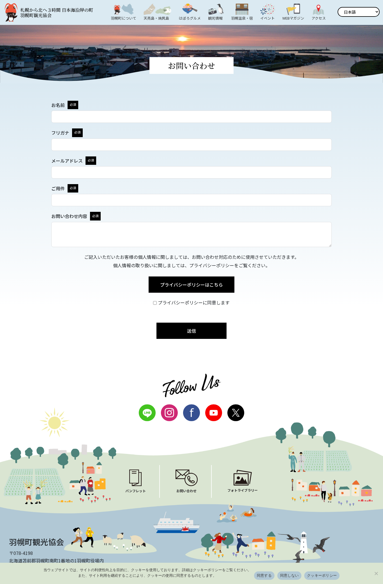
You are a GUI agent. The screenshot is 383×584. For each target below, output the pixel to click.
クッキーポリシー (322, 575)
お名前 (58, 105)
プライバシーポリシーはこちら (191, 284)
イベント (267, 18)
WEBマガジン (293, 18)
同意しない (289, 575)
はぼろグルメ (190, 18)
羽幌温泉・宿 (242, 18)
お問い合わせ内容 (69, 216)
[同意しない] (376, 573)
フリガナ (60, 132)
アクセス (319, 18)
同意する (264, 575)
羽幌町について (123, 18)
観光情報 (215, 18)
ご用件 (58, 188)
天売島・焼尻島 (156, 18)
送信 (191, 330)
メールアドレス (67, 160)
